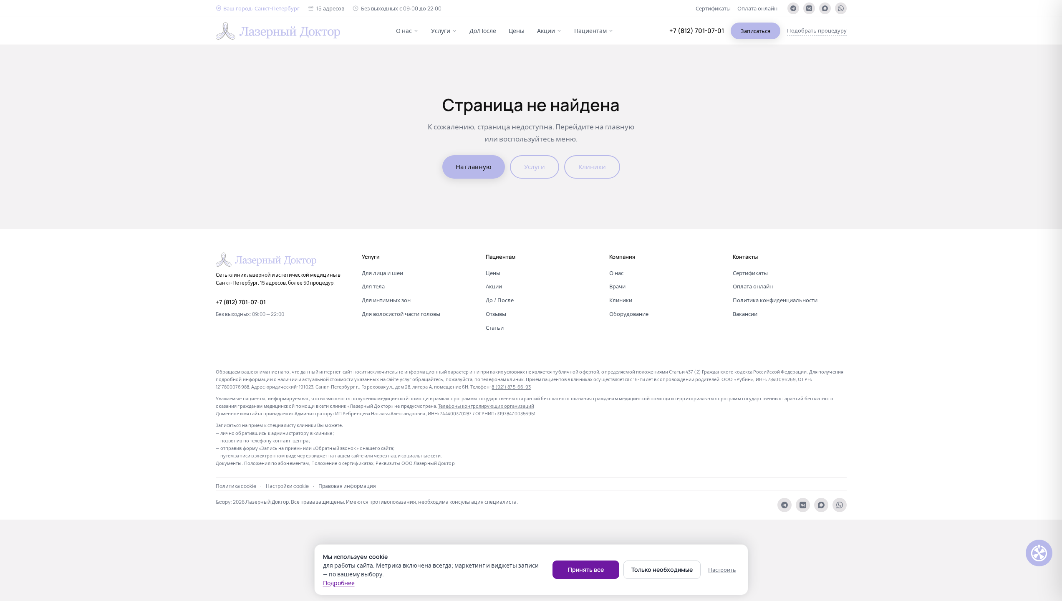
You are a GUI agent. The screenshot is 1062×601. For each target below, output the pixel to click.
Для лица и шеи (382, 273)
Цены (517, 31)
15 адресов (330, 8)
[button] (258, 8)
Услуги (440, 31)
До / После (500, 300)
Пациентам (590, 31)
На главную (474, 166)
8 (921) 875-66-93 (511, 387)
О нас (404, 31)
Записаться (755, 31)
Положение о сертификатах (342, 463)
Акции (546, 31)
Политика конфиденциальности (775, 300)
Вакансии (745, 314)
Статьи (495, 327)
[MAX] (825, 8)
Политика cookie (236, 486)
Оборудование (628, 314)
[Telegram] (793, 8)
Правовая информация (347, 486)
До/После (482, 31)
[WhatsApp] (841, 8)
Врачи (617, 286)
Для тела (373, 286)
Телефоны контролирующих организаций (486, 406)
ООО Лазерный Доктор (428, 463)
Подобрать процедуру (817, 30)
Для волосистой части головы (401, 314)
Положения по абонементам (276, 463)
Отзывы (496, 314)
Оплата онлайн (757, 8)
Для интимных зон (386, 300)
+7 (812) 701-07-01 (696, 30)
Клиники (592, 166)
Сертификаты (713, 8)
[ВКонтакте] (809, 8)
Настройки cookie (287, 486)
